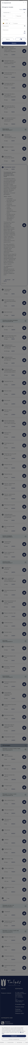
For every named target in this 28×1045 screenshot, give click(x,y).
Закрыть (8, 39)
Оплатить (14, 43)
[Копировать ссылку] (23, 2)
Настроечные (19, 1042)
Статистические (10, 1042)
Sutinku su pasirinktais (14, 1039)
